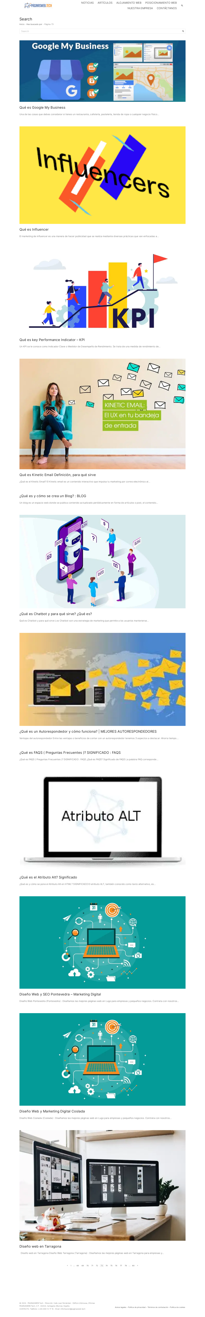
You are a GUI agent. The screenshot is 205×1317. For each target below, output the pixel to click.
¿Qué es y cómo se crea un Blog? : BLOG (52, 496)
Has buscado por (34, 24)
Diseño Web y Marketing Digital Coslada (52, 1111)
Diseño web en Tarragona (40, 1246)
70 (88, 1266)
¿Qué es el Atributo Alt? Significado (48, 877)
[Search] (183, 31)
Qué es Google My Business (42, 107)
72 (97, 1266)
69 (83, 1266)
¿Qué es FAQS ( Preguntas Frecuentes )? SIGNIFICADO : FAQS (70, 752)
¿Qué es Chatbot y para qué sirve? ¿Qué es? (55, 614)
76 (116, 1266)
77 (121, 1266)
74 (107, 1266)
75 (111, 1266)
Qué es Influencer (34, 229)
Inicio (21, 24)
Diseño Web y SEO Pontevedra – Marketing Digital (60, 994)
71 (92, 1266)
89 (133, 1266)
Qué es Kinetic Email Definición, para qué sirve (57, 475)
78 (126, 1266)
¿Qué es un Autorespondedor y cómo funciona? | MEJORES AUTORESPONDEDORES (88, 731)
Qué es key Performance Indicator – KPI (52, 340)
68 (78, 1266)
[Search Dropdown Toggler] (182, 6)
